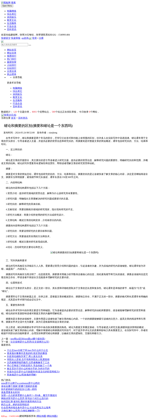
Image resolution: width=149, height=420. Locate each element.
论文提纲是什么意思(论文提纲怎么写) (29, 342)
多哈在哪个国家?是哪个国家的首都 (19, 386)
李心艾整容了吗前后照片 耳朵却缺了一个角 (29, 365)
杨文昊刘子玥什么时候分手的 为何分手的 (28, 368)
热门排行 (11, 59)
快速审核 (15, 38)
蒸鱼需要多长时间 (10, 392)
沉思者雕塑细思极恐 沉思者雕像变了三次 (28, 362)
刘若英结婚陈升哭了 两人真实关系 (24, 356)
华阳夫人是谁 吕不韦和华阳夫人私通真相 (28, 359)
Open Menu (7, 6)
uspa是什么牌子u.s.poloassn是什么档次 (20, 383)
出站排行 (11, 68)
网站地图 (41, 416)
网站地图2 (52, 416)
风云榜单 (11, 74)
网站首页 (11, 50)
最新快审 (11, 62)
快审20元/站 (10, 115)
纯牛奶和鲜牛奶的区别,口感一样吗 (19, 389)
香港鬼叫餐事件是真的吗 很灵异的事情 (27, 353)
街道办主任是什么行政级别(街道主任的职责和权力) (33, 371)
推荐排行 (11, 56)
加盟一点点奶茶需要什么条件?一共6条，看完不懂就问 (29, 395)
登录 (34, 38)
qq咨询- (25, 38)
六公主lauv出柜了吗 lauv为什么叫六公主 (27, 350)
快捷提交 (5, 38)
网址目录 (11, 53)
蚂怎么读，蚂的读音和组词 (15, 404)
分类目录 (11, 71)
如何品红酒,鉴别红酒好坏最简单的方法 (21, 401)
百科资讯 (23, 118)
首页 (13, 118)
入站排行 (11, 65)
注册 (41, 38)
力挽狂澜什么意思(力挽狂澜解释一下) (20, 410)
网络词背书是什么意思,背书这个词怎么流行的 (24, 398)
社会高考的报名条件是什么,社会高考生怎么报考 (26, 407)
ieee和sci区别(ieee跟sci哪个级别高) (27, 339)
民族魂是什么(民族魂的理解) (21, 374)
